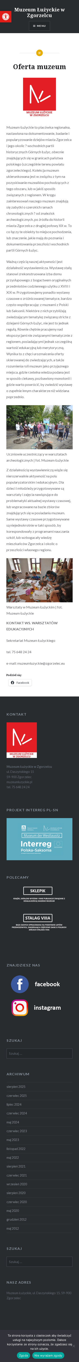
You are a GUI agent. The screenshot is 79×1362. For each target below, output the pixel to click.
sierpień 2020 (16, 1193)
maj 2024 (13, 1122)
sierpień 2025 (16, 1087)
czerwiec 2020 (17, 1202)
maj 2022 (13, 1157)
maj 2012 (13, 1228)
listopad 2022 (16, 1149)
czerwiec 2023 (17, 1131)
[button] (5, 16)
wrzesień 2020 (17, 1184)
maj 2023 (13, 1140)
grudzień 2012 (17, 1219)
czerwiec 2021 (17, 1175)
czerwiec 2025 (17, 1096)
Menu (41, 25)
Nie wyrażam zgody (48, 1355)
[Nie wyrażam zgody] (73, 1346)
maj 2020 (13, 1211)
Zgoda (23, 1355)
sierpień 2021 (16, 1166)
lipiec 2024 (14, 1104)
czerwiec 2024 (17, 1113)
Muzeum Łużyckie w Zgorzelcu (39, 12)
